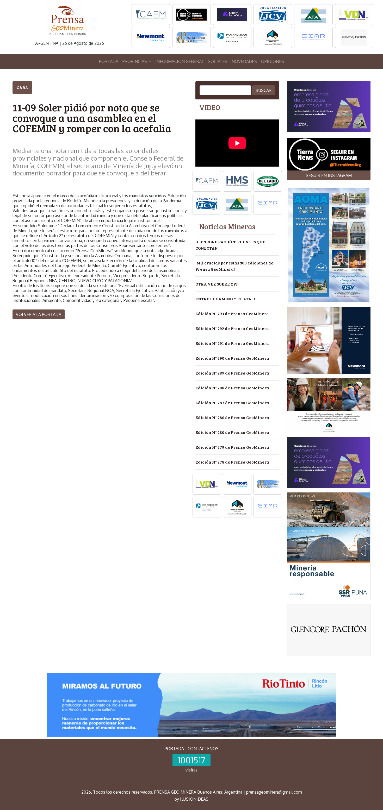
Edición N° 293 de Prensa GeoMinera (232, 313)
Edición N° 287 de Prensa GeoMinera (232, 402)
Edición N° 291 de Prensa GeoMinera (232, 343)
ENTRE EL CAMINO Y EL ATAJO (226, 298)
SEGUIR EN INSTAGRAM (329, 175)
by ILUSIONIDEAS (191, 799)
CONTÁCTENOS (203, 748)
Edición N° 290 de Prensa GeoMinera (232, 358)
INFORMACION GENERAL (179, 61)
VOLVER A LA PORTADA (38, 314)
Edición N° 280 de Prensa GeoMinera (232, 432)
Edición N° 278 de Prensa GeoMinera (232, 462)
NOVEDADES (244, 61)
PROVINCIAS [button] (135, 61)
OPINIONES (272, 61)
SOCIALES (217, 61)
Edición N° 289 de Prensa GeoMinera (232, 373)
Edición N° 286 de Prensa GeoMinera (232, 417)
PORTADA (108, 61)
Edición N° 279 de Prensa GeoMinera (232, 447)
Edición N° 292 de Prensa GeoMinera (232, 328)
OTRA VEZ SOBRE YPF (217, 284)
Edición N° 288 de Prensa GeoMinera (232, 387)
